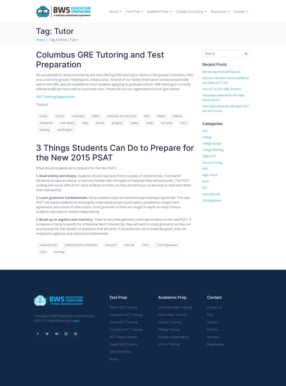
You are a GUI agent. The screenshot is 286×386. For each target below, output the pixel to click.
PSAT (145, 245)
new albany (68, 123)
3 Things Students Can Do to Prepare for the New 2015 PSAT (115, 152)
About (113, 11)
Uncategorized (211, 200)
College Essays (211, 143)
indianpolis (46, 123)
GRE (146, 116)
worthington (65, 129)
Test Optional (210, 194)
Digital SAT (209, 156)
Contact (239, 11)
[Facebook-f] (37, 334)
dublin (95, 116)
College (207, 137)
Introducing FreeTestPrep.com (221, 72)
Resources (218, 11)
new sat (129, 245)
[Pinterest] (75, 334)
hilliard (161, 116)
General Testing (212, 162)
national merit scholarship (81, 245)
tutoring (44, 129)
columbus (78, 116)
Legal (75, 320)
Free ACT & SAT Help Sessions (221, 89)
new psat (111, 245)
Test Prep (132, 11)
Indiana (177, 116)
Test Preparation (167, 245)
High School (209, 175)
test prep (166, 123)
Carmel (59, 116)
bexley (43, 116)
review (135, 123)
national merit (48, 245)
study (150, 123)
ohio (85, 123)
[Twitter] (47, 334)
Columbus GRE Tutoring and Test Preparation (100, 59)
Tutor (183, 123)
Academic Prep (157, 11)
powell (100, 123)
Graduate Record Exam (121, 116)
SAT (204, 187)
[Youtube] (56, 334)
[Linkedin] (66, 334)
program (117, 123)
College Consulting (190, 11)
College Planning (212, 150)
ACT (205, 131)
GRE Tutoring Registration (55, 97)
